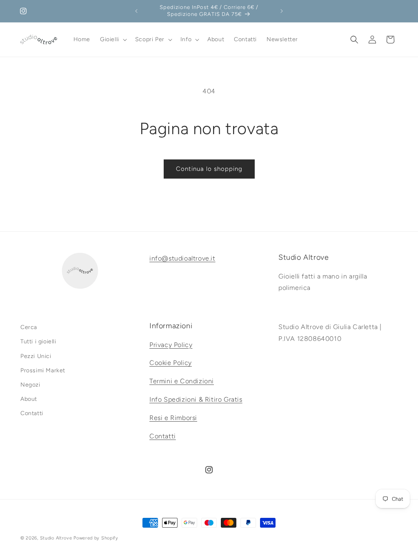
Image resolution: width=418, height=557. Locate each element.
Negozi (30, 384)
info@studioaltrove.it (182, 258)
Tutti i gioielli (38, 341)
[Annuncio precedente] (136, 11)
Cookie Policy (170, 363)
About (28, 399)
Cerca (28, 327)
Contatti (31, 413)
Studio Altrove (56, 538)
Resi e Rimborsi (173, 418)
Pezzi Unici (35, 356)
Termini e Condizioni (181, 381)
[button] (112, 39)
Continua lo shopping (209, 168)
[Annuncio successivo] (282, 11)
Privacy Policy (170, 345)
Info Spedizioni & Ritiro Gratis (195, 399)
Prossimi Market (42, 370)
